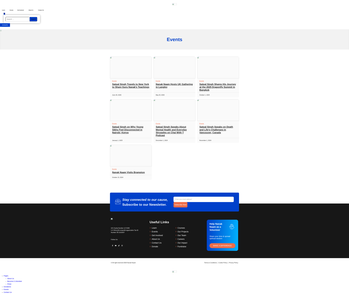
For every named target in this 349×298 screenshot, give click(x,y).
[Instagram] (122, 245)
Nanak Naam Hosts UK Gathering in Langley (174, 85)
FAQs (9, 284)
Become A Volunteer (14, 281)
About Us (10, 278)
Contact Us (8, 292)
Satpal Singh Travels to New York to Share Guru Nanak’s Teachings (130, 85)
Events (114, 81)
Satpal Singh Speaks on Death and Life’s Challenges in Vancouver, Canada (216, 129)
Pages (6, 276)
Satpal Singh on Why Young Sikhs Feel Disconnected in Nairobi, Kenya (127, 129)
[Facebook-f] (112, 245)
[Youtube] (115, 245)
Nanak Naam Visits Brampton (128, 172)
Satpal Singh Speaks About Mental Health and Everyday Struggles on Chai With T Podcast (171, 131)
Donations (7, 287)
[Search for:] (17, 19)
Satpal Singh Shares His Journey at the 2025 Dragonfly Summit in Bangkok (217, 87)
